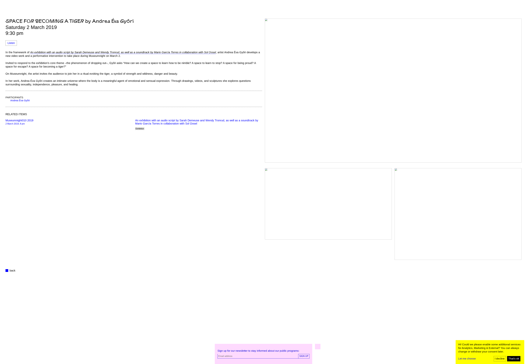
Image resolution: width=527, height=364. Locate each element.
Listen (11, 42)
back (12, 270)
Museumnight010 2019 (19, 120)
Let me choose (467, 358)
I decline (500, 358)
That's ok (513, 358)
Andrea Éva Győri (20, 100)
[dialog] (490, 352)
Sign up (303, 356)
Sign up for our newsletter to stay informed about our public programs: (258, 350)
